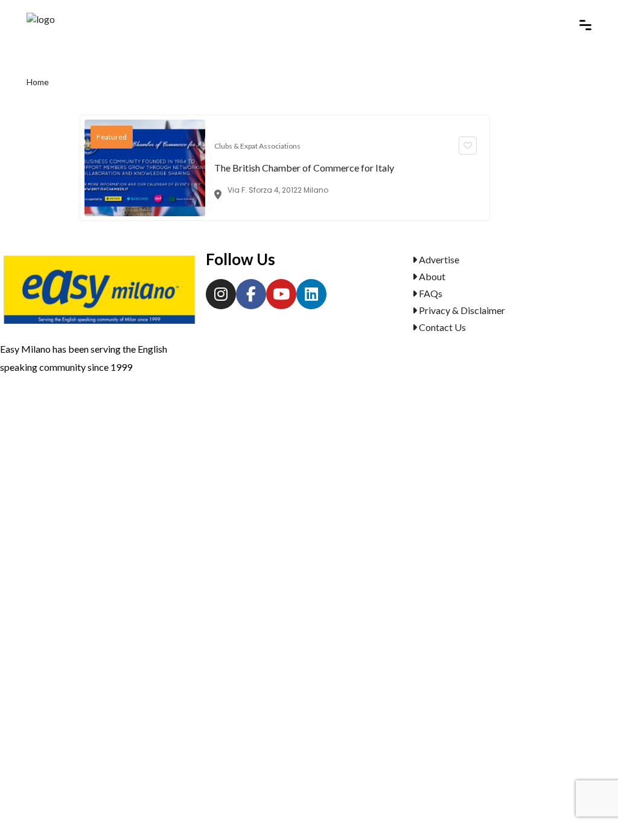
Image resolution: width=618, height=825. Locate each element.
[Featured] (144, 166)
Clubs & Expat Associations (257, 145)
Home (38, 82)
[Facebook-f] (251, 294)
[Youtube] (281, 294)
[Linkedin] (311, 294)
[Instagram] (221, 294)
